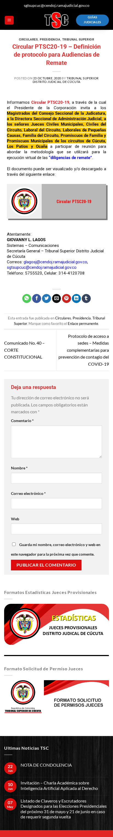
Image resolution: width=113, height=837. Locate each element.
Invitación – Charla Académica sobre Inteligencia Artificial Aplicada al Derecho (59, 785)
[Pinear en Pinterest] (66, 298)
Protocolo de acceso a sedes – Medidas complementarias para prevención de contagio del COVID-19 (83, 349)
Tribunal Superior (78, 39)
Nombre (19, 468)
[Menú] (9, 20)
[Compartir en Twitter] (46, 298)
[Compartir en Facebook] (36, 298)
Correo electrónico (28, 493)
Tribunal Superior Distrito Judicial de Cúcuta (66, 79)
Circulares (28, 39)
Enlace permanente (83, 323)
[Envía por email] (56, 298)
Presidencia (50, 39)
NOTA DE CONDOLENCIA (46, 764)
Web (15, 518)
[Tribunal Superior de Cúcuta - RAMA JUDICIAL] (56, 20)
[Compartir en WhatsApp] (26, 298)
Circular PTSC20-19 (73, 201)
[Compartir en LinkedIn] (76, 298)
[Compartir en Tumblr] (86, 298)
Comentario (22, 420)
